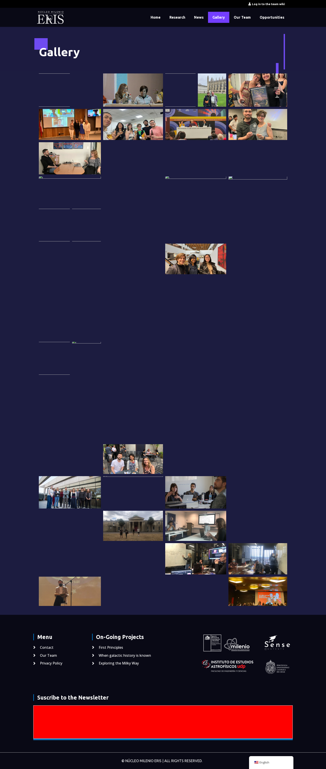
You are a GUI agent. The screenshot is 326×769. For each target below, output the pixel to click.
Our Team (242, 17)
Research (177, 17)
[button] (54, 90)
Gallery (218, 17)
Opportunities (272, 17)
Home (156, 17)
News (199, 17)
